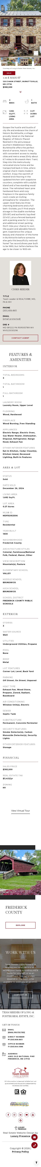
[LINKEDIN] (20, 1115)
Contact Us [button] (20, 995)
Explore (20, 925)
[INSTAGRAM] (14, 1115)
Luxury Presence (20, 1136)
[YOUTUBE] (26, 1115)
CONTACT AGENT (20, 338)
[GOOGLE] (20, 1120)
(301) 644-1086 (16, 1046)
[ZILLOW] (33, 1115)
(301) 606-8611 (10, 310)
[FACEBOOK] (8, 1115)
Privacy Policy (20, 1151)
